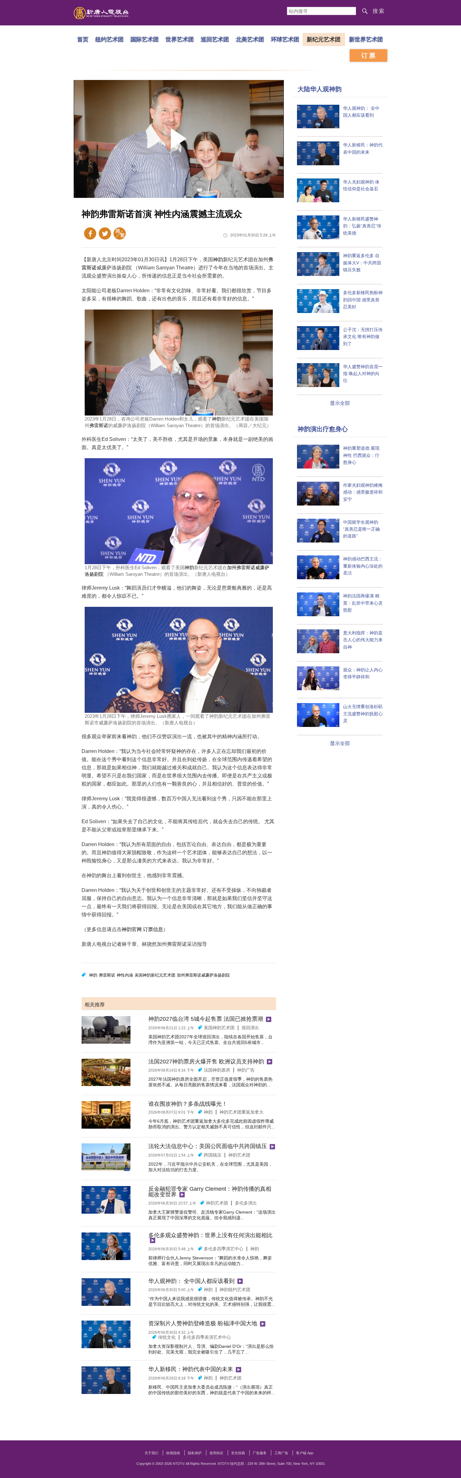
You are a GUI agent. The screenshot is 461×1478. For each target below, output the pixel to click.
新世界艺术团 (366, 39)
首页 (82, 39)
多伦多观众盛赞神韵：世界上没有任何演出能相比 (210, 1235)
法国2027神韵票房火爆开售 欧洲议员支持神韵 (206, 1061)
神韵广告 (246, 1070)
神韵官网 (132, 929)
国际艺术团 (144, 39)
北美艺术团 (250, 39)
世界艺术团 (180, 39)
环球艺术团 (285, 39)
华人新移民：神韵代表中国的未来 (190, 1369)
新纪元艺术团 (324, 39)
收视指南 (173, 1453)
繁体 (120, 233)
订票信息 (153, 929)
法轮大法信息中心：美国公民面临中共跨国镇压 (207, 1146)
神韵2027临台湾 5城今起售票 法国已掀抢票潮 (205, 1019)
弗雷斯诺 (98, 425)
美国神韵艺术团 (219, 1027)
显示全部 (340, 403)
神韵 (218, 259)
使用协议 (216, 1453)
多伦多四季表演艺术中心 (207, 1337)
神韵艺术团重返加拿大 (241, 1112)
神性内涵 (125, 975)
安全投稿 (238, 1453)
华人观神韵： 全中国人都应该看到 (191, 1281)
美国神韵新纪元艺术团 (155, 975)
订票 (369, 55)
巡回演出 (250, 1027)
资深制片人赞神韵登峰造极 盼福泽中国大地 (202, 1323)
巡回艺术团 (215, 39)
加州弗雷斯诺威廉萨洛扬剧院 (203, 975)
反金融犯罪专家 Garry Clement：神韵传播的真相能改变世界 (209, 1192)
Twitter (105, 233)
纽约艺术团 (109, 39)
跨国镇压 (212, 1155)
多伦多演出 (246, 1202)
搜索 (379, 11)
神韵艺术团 (239, 1155)
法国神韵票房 (217, 1070)
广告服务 (260, 1453)
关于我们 (151, 1453)
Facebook (90, 233)
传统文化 (167, 1337)
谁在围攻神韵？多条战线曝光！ (187, 1104)
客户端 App (304, 1453)
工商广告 (281, 1453)
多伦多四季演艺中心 (223, 1248)
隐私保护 (195, 1453)
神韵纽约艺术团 (235, 1289)
